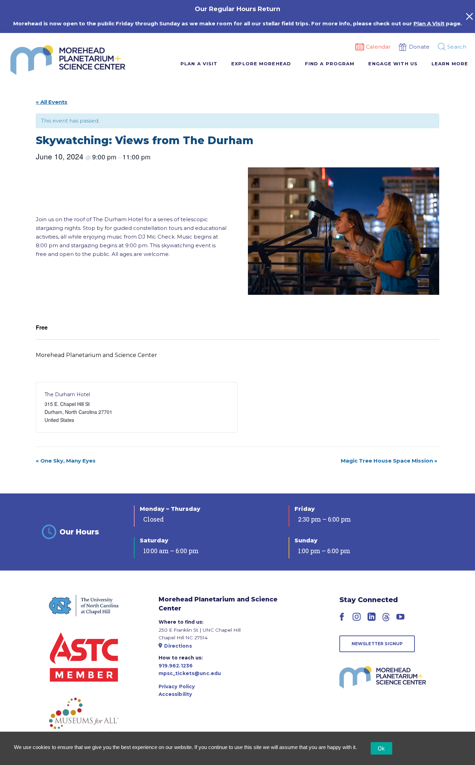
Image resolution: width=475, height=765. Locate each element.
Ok (381, 748)
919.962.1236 (176, 665)
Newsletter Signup (377, 643)
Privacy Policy (177, 686)
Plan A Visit (428, 23)
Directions (178, 646)
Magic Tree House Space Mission (389, 460)
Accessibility (175, 694)
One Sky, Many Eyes (66, 460)
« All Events (51, 102)
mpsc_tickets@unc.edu (190, 673)
